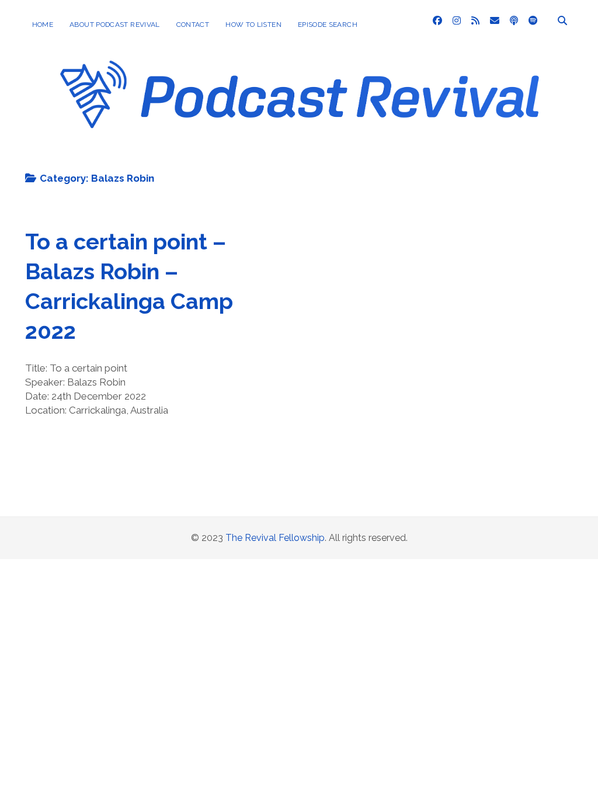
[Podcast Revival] (299, 151)
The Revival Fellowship (275, 537)
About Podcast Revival (114, 24)
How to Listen (253, 24)
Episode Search (327, 24)
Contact (193, 24)
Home (42, 24)
